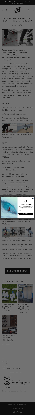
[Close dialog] (32, 198)
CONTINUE (25, 213)
